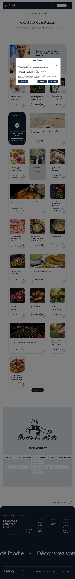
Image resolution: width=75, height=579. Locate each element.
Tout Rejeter (42, 81)
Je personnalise (23, 81)
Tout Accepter (53, 81)
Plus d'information (36, 77)
